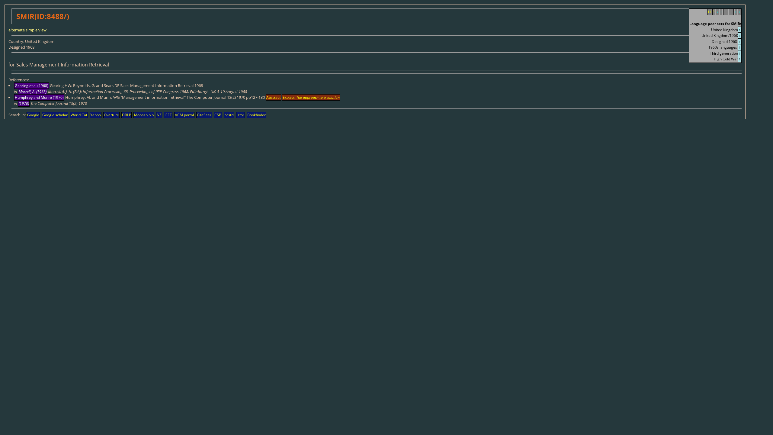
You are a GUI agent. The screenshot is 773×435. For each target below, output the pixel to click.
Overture (111, 115)
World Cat (79, 115)
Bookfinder (256, 115)
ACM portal (184, 115)
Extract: (311, 97)
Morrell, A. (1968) (33, 91)
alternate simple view (27, 30)
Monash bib (144, 115)
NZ (159, 115)
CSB (217, 115)
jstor (240, 115)
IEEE (168, 115)
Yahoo (95, 115)
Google (33, 115)
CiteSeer (204, 115)
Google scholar (55, 115)
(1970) (24, 103)
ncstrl (229, 115)
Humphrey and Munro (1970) (39, 97)
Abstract (273, 97)
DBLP (126, 115)
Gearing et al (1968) (31, 85)
